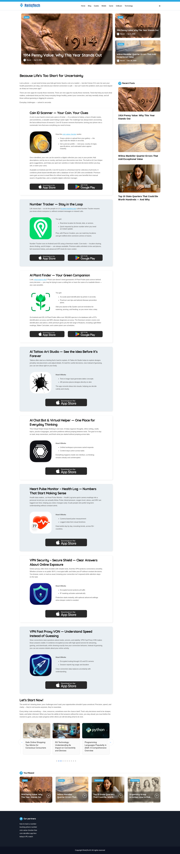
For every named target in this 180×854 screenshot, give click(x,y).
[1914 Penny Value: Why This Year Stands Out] (139, 99)
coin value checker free (28, 830)
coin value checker (69, 134)
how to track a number (28, 824)
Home (83, 6)
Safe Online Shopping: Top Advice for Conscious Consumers (35, 745)
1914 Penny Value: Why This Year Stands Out (61, 55)
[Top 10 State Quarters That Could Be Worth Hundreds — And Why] (139, 178)
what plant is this (40, 279)
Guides (96, 6)
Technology (129, 6)
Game (111, 6)
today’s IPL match (26, 836)
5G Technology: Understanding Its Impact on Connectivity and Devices (65, 746)
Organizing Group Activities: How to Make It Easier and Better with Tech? (140, 798)
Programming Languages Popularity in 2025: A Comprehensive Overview (95, 746)
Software (119, 6)
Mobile (104, 6)
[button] (110, 39)
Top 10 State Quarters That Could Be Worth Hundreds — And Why (103, 797)
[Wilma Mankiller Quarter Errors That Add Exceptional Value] (139, 138)
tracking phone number (28, 827)
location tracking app (68, 208)
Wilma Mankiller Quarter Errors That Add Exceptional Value (68, 797)
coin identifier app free (28, 833)
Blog (89, 6)
